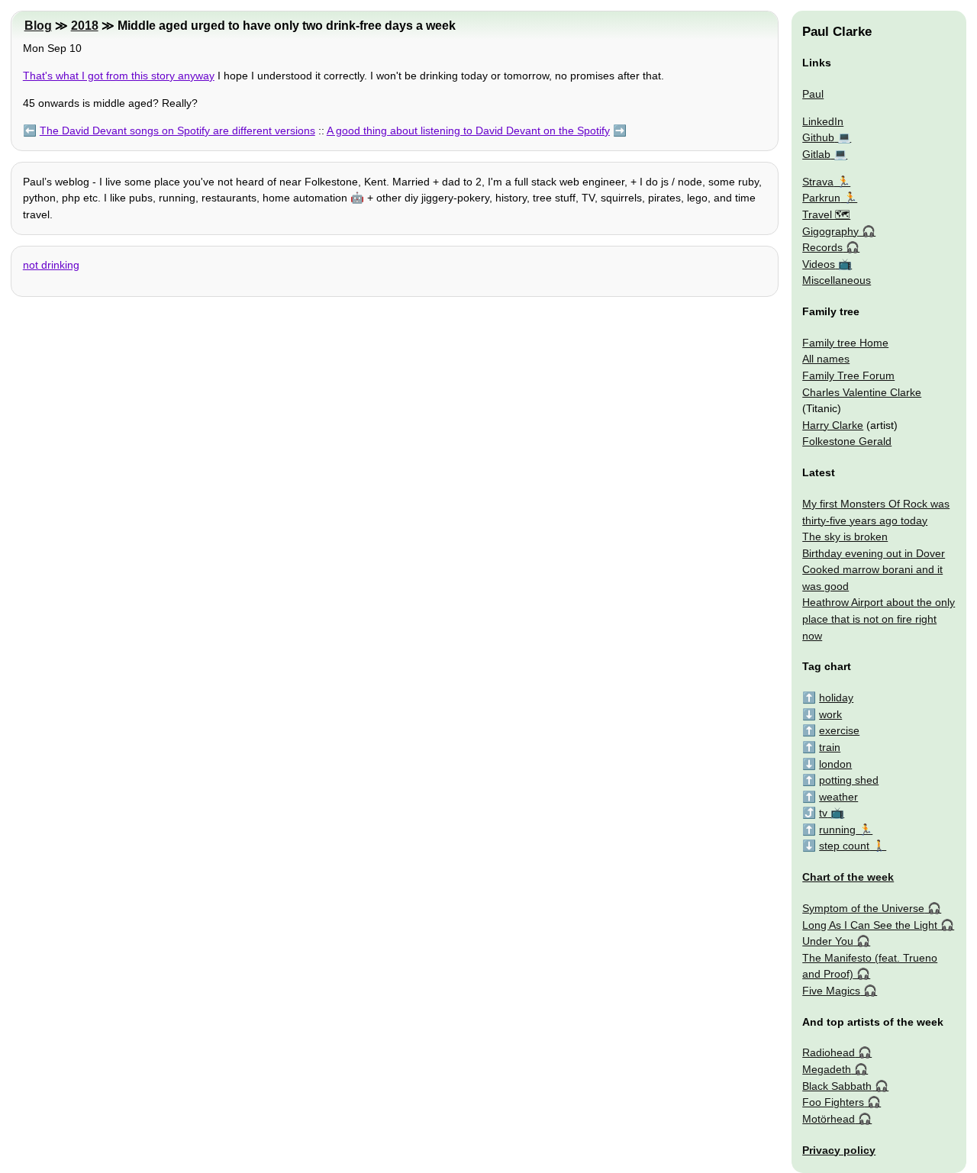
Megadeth (826, 1069)
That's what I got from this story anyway (118, 75)
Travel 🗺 (826, 214)
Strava (818, 182)
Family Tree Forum (848, 375)
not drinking (51, 265)
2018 (84, 25)
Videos (818, 264)
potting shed (849, 780)
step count (844, 845)
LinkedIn (822, 121)
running (837, 829)
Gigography (830, 231)
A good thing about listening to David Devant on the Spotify (468, 130)
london (835, 764)
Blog (38, 25)
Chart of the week (848, 877)
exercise (839, 730)
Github (818, 137)
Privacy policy (838, 1150)
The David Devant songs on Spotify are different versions (177, 130)
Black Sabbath (837, 1086)
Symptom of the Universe (863, 908)
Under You (827, 941)
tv (823, 813)
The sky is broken (845, 536)
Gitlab (816, 154)
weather (838, 797)
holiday (836, 697)
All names (826, 359)
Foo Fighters (833, 1102)
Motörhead (828, 1119)
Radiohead (828, 1052)
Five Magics (831, 990)
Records (822, 247)
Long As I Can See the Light (869, 925)
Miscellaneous (836, 280)
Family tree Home (845, 343)
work (830, 714)
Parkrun (821, 198)
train (829, 747)
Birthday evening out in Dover (873, 553)
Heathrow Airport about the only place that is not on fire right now (878, 618)
